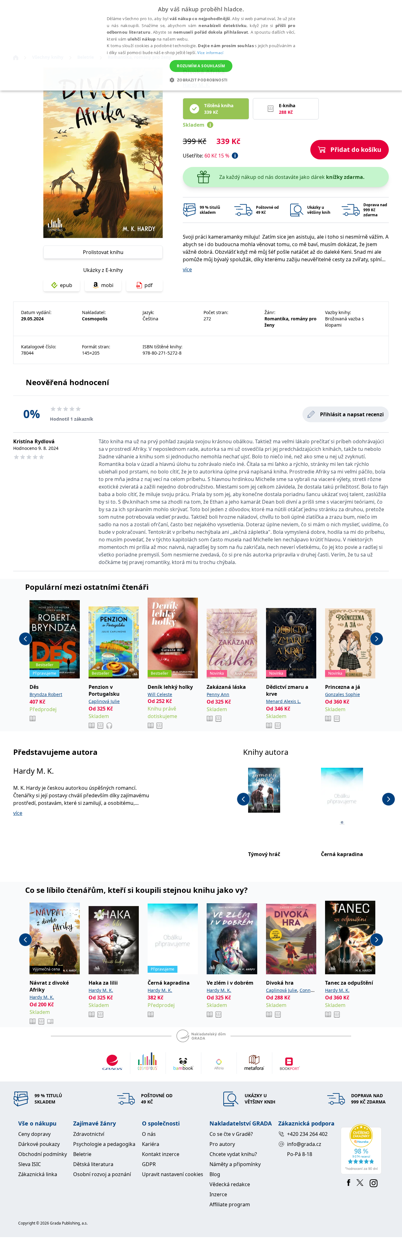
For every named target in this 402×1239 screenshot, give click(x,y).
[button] (200, 80)
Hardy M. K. (33, 771)
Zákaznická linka (37, 1174)
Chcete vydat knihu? (233, 1154)
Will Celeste (160, 694)
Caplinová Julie (104, 701)
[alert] (201, 45)
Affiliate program (229, 1204)
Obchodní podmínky (42, 1154)
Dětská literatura (93, 1164)
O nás (149, 1134)
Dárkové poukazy (39, 1144)
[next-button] (376, 638)
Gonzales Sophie (342, 694)
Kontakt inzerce (160, 1154)
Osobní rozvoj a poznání (102, 1174)
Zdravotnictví (88, 1134)
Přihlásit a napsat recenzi (352, 414)
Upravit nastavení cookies (172, 1174)
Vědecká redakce (229, 1184)
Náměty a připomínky (235, 1164)
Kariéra (150, 1144)
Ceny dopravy (34, 1134)
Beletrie (82, 1154)
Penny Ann (218, 694)
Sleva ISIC (29, 1164)
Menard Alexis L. (283, 701)
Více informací (210, 52)
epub (66, 285)
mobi (107, 285)
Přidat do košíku (355, 149)
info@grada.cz (304, 1144)
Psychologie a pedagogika (104, 1144)
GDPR (149, 1164)
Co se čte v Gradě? (231, 1134)
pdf (148, 285)
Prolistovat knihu (103, 252)
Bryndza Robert (46, 694)
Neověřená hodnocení (67, 382)
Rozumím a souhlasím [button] (201, 66)
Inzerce (218, 1194)
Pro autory (222, 1144)
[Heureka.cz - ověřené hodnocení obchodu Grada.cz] (362, 1149)
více (187, 269)
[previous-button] (25, 638)
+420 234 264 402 (307, 1134)
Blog (214, 1174)
